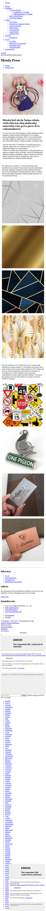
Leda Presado (14, 32)
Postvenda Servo (15, 45)
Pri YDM (12, 41)
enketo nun (4, 597)
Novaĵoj (8, 36)
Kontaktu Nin (9, 49)
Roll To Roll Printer (16, 16)
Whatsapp (4, 629)
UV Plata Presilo (15, 10)
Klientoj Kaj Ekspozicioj (17, 43)
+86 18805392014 (11, 610)
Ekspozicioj (13, 38)
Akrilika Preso (14, 34)
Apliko (7, 20)
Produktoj (8, 8)
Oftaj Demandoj (14, 47)
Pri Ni (7, 39)
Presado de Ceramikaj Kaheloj (19, 24)
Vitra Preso (13, 22)
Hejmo (7, 6)
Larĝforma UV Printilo (21, 12)
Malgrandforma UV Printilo (23, 14)
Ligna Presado (14, 30)
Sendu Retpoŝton (6, 627)
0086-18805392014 (12, 608)
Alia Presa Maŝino (15, 18)
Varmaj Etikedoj (6, 623)
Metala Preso (13, 28)
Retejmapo (15, 623)
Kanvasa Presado (15, 26)
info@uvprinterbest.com (13, 612)
